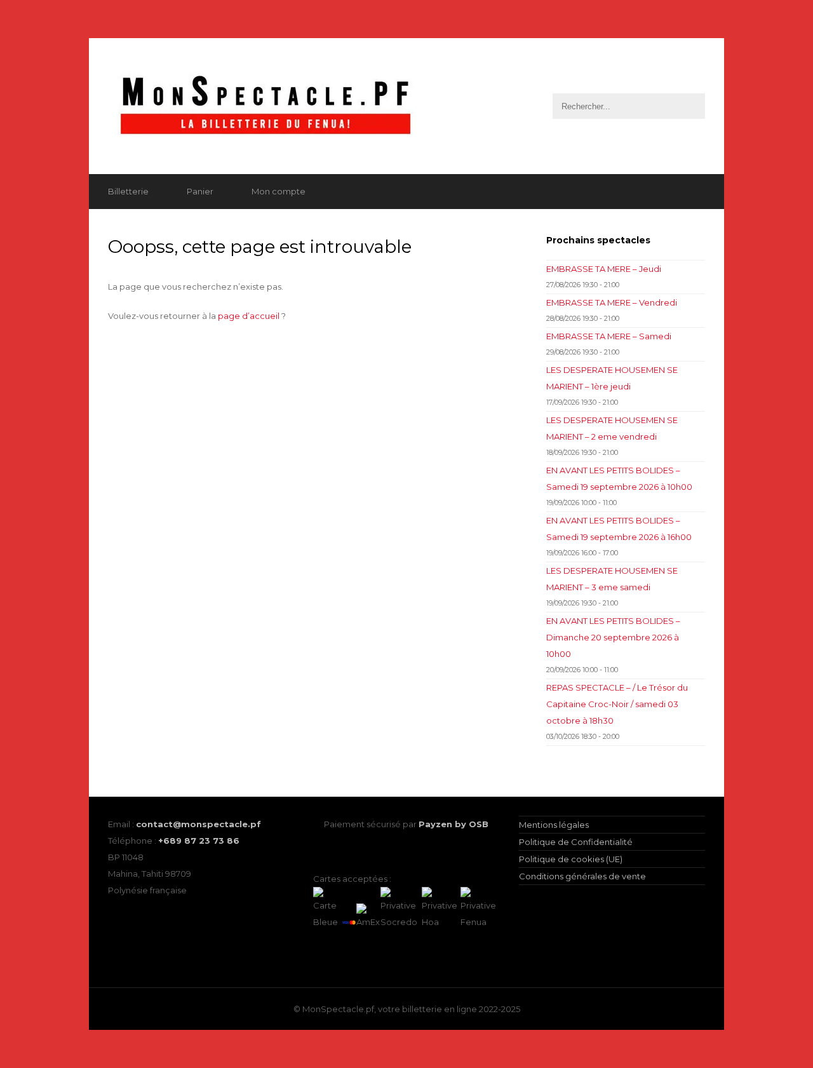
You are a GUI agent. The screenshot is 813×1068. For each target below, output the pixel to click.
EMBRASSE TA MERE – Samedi (608, 336)
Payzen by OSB (453, 824)
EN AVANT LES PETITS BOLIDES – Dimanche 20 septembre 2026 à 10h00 (613, 637)
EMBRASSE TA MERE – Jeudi (603, 269)
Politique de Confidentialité (576, 842)
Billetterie (128, 191)
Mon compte (279, 191)
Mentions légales (554, 825)
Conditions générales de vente (582, 876)
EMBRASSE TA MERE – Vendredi (611, 302)
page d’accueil (248, 316)
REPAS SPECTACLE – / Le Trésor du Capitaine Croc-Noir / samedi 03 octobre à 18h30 (617, 704)
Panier (200, 191)
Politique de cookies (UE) (570, 859)
